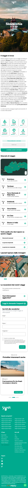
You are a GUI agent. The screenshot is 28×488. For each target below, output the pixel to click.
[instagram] (2, 458)
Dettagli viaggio (18, 392)
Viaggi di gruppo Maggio (6, 426)
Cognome (4, 331)
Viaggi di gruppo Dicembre (20, 428)
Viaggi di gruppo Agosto (20, 420)
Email (3, 315)
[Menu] (2, 2)
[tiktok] (2, 466)
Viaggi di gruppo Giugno (6, 428)
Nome (3, 323)
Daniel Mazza (4, 438)
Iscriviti (22, 347)
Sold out (14, 144)
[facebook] (2, 461)
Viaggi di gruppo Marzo (6, 422)
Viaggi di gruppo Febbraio (6, 420)
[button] (10, 397)
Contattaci (17, 438)
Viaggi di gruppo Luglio (19, 418)
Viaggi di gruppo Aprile (6, 424)
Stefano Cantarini (5, 440)
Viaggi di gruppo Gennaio (6, 418)
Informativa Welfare (19, 448)
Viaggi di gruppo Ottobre (20, 424)
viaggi (5, 2)
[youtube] (2, 464)
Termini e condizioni (19, 440)
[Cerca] (22, 2)
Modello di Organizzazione (20, 450)
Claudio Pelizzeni (4, 442)
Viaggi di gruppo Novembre (20, 426)
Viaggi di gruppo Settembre (20, 422)
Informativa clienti (18, 446)
